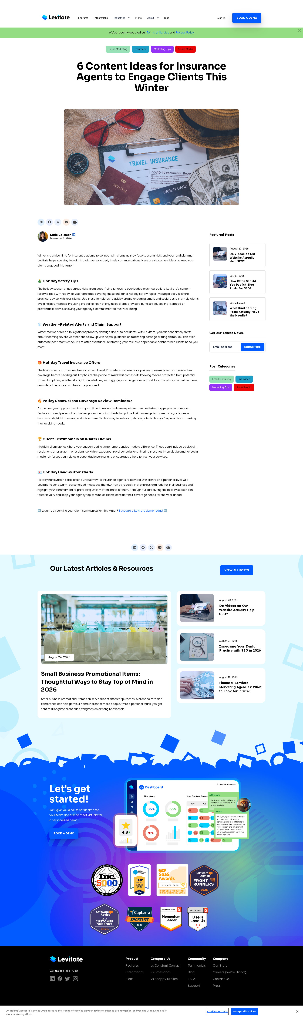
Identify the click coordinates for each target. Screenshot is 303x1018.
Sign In (221, 17)
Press (217, 986)
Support (194, 986)
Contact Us (221, 979)
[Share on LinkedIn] (41, 222)
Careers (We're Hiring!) (229, 972)
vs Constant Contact (166, 965)
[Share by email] (66, 222)
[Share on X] (57, 222)
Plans (138, 17)
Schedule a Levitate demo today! (141, 510)
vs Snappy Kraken (164, 979)
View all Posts (236, 570)
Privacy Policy (185, 32)
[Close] (297, 1011)
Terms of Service (158, 32)
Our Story (220, 965)
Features (83, 17)
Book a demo (247, 17)
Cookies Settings (217, 1011)
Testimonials (197, 965)
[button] (121, 18)
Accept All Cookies (244, 1011)
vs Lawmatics (161, 972)
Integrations (101, 17)
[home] (56, 18)
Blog (166, 17)
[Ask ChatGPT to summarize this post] (74, 222)
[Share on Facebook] (49, 222)
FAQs (192, 979)
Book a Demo (64, 833)
